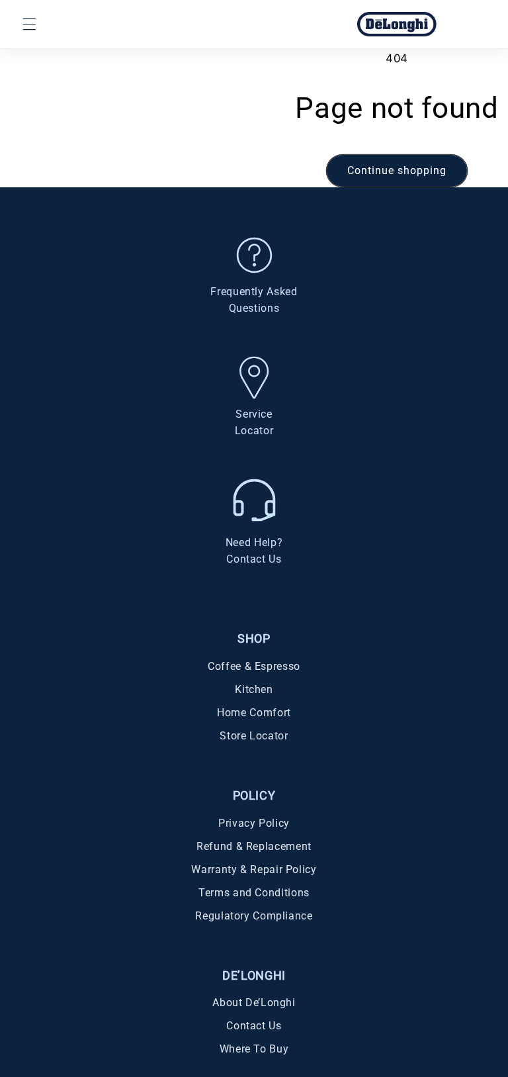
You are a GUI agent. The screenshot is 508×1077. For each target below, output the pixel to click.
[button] (29, 24)
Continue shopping (397, 170)
